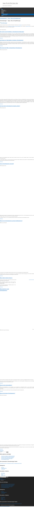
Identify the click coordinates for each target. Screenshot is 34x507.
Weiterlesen (1, 161)
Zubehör (2, 15)
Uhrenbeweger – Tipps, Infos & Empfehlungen (10, 18)
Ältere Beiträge (2, 450)
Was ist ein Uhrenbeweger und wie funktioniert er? (11, 220)
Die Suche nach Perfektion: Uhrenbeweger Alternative (12, 31)
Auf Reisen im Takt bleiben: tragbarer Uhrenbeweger (11, 40)
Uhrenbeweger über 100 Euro (17, 463)
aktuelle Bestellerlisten (18, 26)
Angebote (2, 12)
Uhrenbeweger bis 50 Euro (3, 463)
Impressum (1, 478)
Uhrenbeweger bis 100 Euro (10, 463)
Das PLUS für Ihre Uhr (10, 3)
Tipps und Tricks (28, 26)
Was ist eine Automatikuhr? (6, 385)
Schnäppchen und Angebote (11, 26)
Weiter (2, 451)
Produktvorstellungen (4, 468)
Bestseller (2, 13)
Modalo (2, 474)
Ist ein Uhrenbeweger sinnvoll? (7, 163)
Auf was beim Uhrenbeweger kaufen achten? (10, 105)
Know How (2, 467)
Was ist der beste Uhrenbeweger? (7, 393)
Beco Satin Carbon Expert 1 (6, 277)
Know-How (2, 11)
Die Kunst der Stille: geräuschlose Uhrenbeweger (11, 47)
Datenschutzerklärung (2, 479)
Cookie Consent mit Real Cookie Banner (5, 506)
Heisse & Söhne (3, 475)
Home (2, 9)
